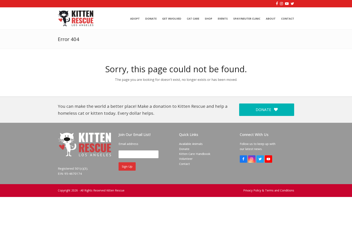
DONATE (263, 109)
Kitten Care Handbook (194, 154)
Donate (184, 149)
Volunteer (186, 159)
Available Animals (191, 144)
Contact (184, 164)
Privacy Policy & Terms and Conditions (268, 190)
